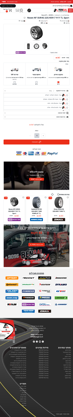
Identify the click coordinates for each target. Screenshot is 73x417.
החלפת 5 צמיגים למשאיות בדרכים (17, 354)
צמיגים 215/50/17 (43, 373)
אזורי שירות (23, 397)
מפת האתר (66, 414)
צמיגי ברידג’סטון (67, 359)
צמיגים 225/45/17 (43, 363)
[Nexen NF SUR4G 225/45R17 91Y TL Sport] (14, 202)
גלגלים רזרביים (57, 6)
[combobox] (45, 91)
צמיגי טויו (68, 354)
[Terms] (12, 278)
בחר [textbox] (50, 91)
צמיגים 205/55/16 (43, 350)
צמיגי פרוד (68, 363)
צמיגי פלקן (68, 350)
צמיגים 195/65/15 (43, 352)
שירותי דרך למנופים (21, 359)
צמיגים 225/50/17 (43, 359)
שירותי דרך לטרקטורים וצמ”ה (18, 371)
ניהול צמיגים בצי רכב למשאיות (18, 352)
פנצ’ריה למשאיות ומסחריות (19, 367)
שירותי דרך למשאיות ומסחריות (18, 363)
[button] (58, 194)
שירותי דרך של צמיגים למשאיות (18, 365)
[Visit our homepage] (71, 6)
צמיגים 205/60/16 (43, 356)
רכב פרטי (57, 15)
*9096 (4, 2)
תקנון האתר (59, 414)
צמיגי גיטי (68, 373)
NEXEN (51, 15)
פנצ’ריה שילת (22, 401)
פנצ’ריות (24, 393)
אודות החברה (23, 388)
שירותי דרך (23, 395)
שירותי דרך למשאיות (20, 376)
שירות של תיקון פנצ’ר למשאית (18, 356)
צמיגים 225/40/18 (43, 378)
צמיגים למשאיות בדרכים (20, 361)
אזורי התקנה (23, 399)
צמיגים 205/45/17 (43, 361)
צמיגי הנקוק (68, 356)
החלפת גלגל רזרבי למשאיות (19, 373)
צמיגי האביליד (67, 369)
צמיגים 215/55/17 (43, 376)
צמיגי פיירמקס (67, 365)
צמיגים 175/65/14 (43, 354)
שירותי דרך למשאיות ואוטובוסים (18, 369)
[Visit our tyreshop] (60, 10)
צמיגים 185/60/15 (43, 371)
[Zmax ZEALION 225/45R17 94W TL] (59, 202)
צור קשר (24, 405)
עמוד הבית (23, 386)
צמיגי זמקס (68, 378)
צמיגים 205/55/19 (43, 367)
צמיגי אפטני (68, 371)
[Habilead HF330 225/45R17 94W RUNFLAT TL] (36, 202)
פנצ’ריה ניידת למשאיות (20, 350)
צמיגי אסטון (68, 376)
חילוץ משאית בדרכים (21, 378)
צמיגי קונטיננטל (67, 352)
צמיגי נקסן (68, 361)
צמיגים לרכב (65, 6)
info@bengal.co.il (37, 337)
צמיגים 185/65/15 (43, 369)
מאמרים (24, 403)
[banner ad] (36, 257)
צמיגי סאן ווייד (67, 367)
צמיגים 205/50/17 (43, 365)
